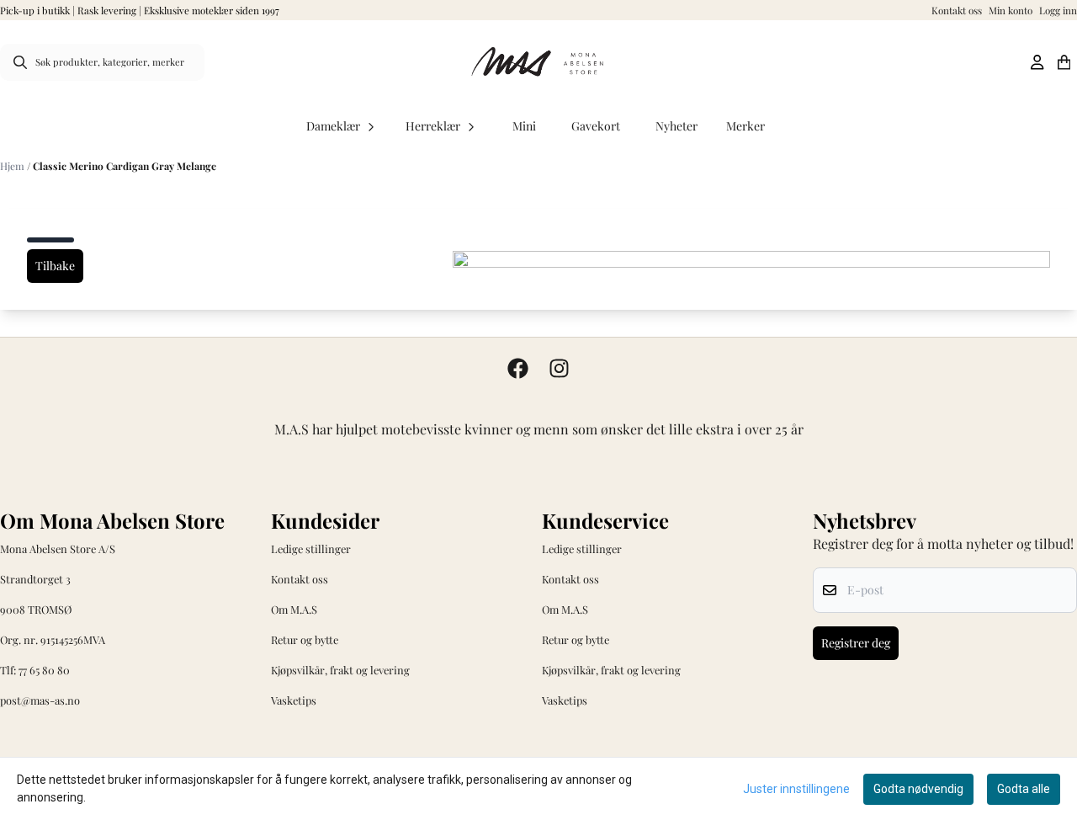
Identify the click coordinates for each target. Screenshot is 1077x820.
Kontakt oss (956, 10)
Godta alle (1023, 789)
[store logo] (538, 62)
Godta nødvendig (918, 789)
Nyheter (676, 126)
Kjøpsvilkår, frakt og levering (340, 670)
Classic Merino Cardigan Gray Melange (124, 166)
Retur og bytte (304, 639)
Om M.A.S (294, 609)
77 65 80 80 (44, 670)
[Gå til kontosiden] (1037, 62)
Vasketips (293, 700)
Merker (745, 126)
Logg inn (1058, 10)
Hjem (13, 166)
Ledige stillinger (311, 548)
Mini (524, 126)
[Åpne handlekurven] (1064, 62)
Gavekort (595, 126)
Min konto (1010, 10)
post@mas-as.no (40, 700)
